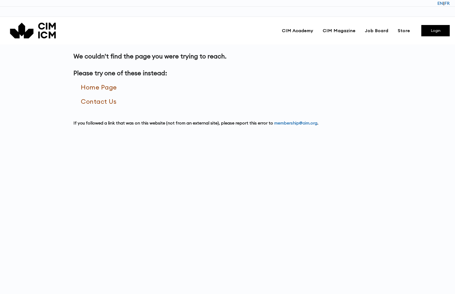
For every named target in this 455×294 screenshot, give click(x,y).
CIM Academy (297, 30)
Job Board (376, 30)
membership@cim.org (295, 123)
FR (447, 3)
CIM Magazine (339, 30)
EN (440, 3)
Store (404, 30)
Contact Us (98, 101)
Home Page (99, 87)
